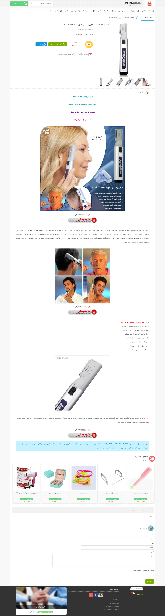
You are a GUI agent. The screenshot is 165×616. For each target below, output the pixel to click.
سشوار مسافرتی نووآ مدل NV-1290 (26, 493)
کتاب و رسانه (54, 11)
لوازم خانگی (146, 11)
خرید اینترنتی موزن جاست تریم (36, 444)
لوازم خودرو (101, 11)
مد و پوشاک (86, 11)
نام (153, 534)
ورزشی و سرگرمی (70, 11)
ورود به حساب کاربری (45, 612)
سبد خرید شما (19, 3)
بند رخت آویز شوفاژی (112, 493)
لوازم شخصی (131, 11)
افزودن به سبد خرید (56, 44)
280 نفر (39, 44)
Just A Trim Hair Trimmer (118, 444)
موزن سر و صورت (91, 444)
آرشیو (144, 460)
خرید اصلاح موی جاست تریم (56, 444)
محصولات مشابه (129, 17)
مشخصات (145, 17)
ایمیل (152, 543)
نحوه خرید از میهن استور (111, 609)
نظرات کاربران (112, 17)
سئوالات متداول (114, 603)
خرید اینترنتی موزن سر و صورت (127, 448)
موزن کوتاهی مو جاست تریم (106, 448)
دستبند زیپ (83, 493)
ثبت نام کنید (32, 612)
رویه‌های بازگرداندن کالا (112, 606)
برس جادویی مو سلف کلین (141, 493)
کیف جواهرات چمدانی (55, 493)
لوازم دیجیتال (116, 11)
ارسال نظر (150, 581)
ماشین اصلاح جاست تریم (75, 444)
